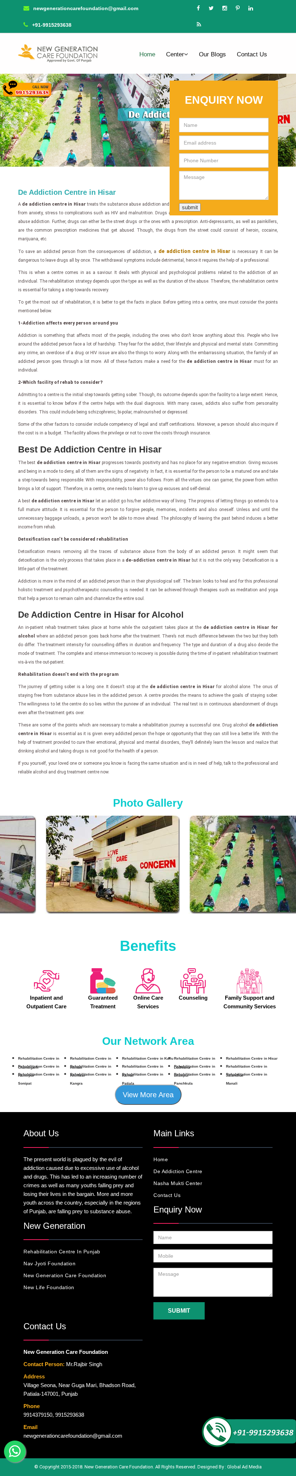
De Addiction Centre (178, 1171)
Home (147, 54)
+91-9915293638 (51, 25)
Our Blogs (212, 54)
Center (175, 54)
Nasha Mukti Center (177, 1183)
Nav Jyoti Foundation (49, 1263)
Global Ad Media (244, 1466)
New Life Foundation (48, 1287)
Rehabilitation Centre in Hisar (252, 1058)
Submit (179, 1311)
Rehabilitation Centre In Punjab (61, 1251)
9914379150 (37, 1415)
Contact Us (252, 54)
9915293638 (69, 1415)
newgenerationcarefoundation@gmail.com (85, 8)
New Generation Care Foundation (64, 1275)
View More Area (148, 1095)
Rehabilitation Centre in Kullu (147, 1058)
